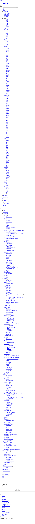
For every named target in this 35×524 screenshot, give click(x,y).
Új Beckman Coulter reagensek (7, 122)
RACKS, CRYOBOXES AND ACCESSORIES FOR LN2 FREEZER (15, 233)
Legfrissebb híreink (5, 200)
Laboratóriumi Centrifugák (7, 63)
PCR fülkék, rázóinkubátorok (9, 229)
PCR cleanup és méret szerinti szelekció (10, 461)
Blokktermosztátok (8, 221)
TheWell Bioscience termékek (7, 45)
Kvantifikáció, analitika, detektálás (6, 95)
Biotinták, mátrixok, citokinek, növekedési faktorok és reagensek (7, 35)
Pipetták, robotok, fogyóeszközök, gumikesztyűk (7, 48)
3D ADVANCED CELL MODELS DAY (7, 13)
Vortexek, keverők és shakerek (9, 260)
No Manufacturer (3, 496)
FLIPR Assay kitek (9, 246)
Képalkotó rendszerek (7, 65)
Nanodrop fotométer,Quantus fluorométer (8, 90)
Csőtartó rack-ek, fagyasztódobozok (10, 322)
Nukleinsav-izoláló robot (7, 87)
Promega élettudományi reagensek (7, 129)
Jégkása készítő (7, 234)
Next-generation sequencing (7, 133)
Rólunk (4, 9)
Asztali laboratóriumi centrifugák (9, 380)
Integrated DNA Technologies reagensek (7, 135)
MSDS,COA (3, 476)
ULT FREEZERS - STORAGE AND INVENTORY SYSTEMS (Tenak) (15, 297)
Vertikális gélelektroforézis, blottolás (10, 250)
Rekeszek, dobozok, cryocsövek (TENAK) (10, 232)
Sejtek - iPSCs (5, 464)
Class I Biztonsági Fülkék (8, 223)
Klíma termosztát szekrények (9, 222)
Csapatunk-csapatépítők (5, 11)
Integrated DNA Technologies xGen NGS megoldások (7, 188)
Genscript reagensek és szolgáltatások (7, 117)
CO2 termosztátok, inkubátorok (9, 219)
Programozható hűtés (8, 231)
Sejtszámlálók (7, 372)
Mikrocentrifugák (8, 239)
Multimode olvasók (8, 281)
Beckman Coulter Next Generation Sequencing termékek (7, 191)
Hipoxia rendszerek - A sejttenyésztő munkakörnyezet (7, 50)
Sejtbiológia (5, 46)
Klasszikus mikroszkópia (7, 185)
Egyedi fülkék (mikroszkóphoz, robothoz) (10, 392)
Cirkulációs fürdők (8, 308)
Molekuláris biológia (7, 25)
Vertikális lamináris (8, 225)
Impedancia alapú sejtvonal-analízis (9, 253)
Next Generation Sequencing (6, 186)
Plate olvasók (7, 75)
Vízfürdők (7, 384)
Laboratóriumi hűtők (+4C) (9, 399)
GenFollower (8, 317)
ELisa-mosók (5, 282)
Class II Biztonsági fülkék (8, 387)
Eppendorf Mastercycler (8, 423)
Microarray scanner (7, 88)
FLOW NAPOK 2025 (6, 14)
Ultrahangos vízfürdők (8, 256)
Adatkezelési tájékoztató (4, 514)
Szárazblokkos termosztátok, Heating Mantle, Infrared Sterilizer (12, 310)
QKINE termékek (7, 43)
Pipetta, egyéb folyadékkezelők (7, 172)
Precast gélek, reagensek (9, 243)
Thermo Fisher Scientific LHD (10, 265)
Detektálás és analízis (7, 22)
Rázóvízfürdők (7, 257)
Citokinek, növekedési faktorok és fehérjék (6, 40)
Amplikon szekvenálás (8, 457)
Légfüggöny (7, 291)
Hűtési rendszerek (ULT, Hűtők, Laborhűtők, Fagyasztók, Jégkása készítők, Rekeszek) (7, 60)
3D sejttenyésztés (7, 19)
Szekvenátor (7, 86)
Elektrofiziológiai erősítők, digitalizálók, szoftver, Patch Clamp (12, 355)
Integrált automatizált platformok (7, 21)
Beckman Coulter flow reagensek (7, 131)
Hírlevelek (3, 477)
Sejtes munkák (7, 27)
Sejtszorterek (7, 276)
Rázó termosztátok (8, 220)
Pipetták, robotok (7, 157)
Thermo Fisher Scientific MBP (10, 268)
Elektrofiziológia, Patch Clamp (7, 66)
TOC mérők (7, 371)
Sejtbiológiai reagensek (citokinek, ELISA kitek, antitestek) (7, 125)
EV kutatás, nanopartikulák (7, 23)
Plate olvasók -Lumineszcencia (9, 217)
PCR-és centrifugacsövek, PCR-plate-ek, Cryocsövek (8, 170)
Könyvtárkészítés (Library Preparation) (10, 456)
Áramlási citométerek (8, 352)
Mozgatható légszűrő (8, 228)
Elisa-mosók (7, 101)
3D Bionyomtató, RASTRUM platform (7, 31)
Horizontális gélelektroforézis (10, 325)
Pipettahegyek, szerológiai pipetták (7, 174)
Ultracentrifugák (7, 301)
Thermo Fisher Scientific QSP (10, 266)
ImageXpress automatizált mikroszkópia (11, 247)
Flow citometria (7, 53)
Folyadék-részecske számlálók (9, 273)
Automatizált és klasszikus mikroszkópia (6, 182)
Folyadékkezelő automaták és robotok (7, 26)
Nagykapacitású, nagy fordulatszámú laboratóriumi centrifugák (12, 238)
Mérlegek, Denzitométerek (8, 261)
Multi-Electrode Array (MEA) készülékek (10, 356)
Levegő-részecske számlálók (9, 370)
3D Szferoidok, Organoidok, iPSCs (6, 29)
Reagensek (4, 433)
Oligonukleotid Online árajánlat (6, 471)
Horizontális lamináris (8, 224)
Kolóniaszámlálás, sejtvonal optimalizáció (8, 271)
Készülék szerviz (5, 196)
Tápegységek (8, 326)
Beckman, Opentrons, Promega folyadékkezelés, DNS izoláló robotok (7, 108)
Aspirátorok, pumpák (8, 313)
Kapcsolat (4, 10)
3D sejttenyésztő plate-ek (7, 38)
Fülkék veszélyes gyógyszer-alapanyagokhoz (10, 227)
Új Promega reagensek (7, 123)
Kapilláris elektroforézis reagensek (7, 137)
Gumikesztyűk (7, 177)
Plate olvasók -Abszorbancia (9, 375)
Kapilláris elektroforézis (7, 104)
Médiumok (7, 32)
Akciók (2, 472)
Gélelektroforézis (7, 102)
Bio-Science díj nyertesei (5, 212)
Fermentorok (7, 151)
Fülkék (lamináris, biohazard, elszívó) (7, 57)
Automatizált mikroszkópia (7, 183)
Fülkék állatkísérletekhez (8, 226)
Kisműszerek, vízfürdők (7, 92)
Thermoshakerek (7, 258)
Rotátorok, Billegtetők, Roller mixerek (10, 312)
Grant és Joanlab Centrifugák (9, 311)
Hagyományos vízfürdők (8, 255)
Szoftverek (7, 277)
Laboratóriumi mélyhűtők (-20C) (9, 235)
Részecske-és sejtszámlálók (7, 69)
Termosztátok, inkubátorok (7, 55)
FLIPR (8, 328)
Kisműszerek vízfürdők (7, 68)
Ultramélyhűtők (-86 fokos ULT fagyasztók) (10, 394)
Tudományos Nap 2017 (6, 16)
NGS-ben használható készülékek (9, 459)
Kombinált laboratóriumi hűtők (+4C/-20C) (10, 236)
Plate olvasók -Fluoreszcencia (9, 216)
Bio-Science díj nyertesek (6, 474)
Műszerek (5, 138)
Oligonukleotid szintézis (5, 195)
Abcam (5, 28)
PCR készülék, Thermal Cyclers (7, 163)
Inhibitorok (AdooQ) (7, 127)
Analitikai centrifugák (8, 240)
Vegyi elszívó (7, 389)
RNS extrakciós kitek (8, 460)
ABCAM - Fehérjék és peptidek (7, 42)
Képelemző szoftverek (9, 330)
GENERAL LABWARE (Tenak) (10, 298)
